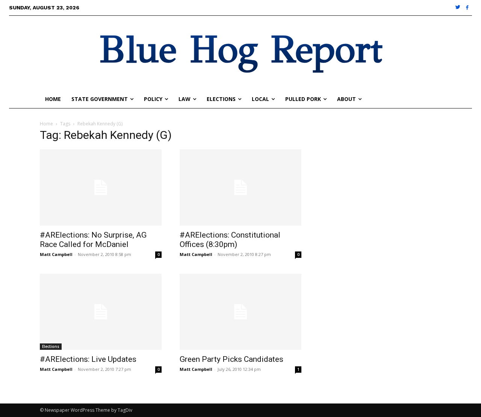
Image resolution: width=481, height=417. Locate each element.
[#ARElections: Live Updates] (101, 312)
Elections (50, 346)
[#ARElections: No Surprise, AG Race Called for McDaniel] (101, 187)
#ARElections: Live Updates (88, 359)
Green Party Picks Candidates (231, 359)
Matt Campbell (56, 254)
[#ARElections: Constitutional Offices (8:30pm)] (240, 187)
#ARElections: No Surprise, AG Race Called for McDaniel (93, 239)
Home (46, 123)
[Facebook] (467, 7)
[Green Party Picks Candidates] (240, 312)
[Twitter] (458, 7)
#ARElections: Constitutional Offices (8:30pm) (230, 239)
